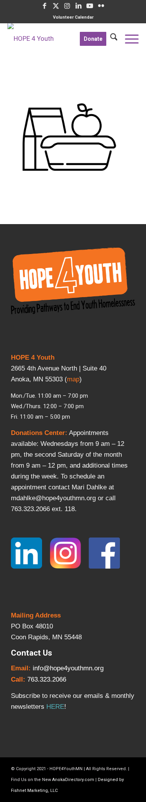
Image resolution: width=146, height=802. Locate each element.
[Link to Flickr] (101, 6)
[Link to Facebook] (45, 6)
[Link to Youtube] (90, 6)
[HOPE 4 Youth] (60, 38)
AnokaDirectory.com (73, 779)
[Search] (112, 38)
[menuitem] (73, 17)
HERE (55, 706)
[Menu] (128, 38)
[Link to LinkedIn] (78, 6)
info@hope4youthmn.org (68, 668)
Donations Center (38, 433)
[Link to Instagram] (67, 6)
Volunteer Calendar (73, 17)
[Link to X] (56, 6)
